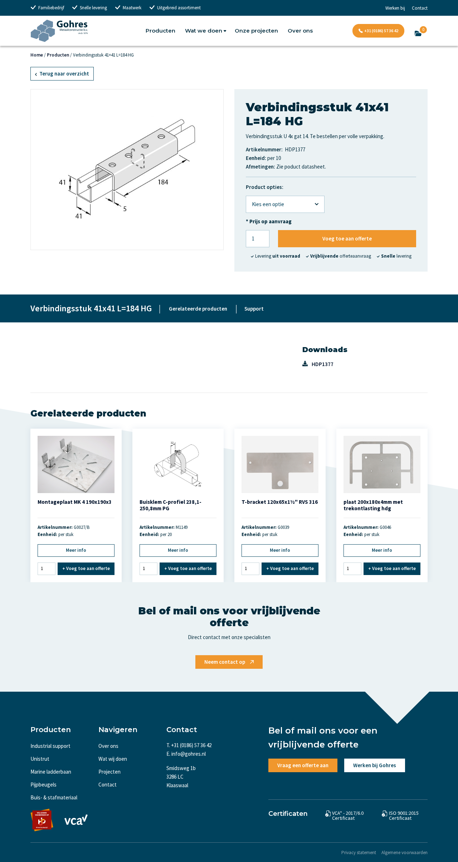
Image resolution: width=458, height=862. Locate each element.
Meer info (76, 550)
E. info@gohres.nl (186, 753)
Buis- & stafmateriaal (53, 797)
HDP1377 (322, 364)
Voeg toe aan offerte (347, 238)
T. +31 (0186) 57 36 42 (188, 745)
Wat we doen (203, 30)
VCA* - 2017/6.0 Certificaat (348, 815)
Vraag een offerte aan (302, 765)
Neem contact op (224, 661)
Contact (420, 8)
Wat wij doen (112, 758)
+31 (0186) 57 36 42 (381, 30)
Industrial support (50, 745)
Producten (160, 30)
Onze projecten (256, 30)
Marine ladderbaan (50, 771)
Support (254, 308)
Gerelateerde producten (198, 308)
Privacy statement (358, 852)
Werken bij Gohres (374, 765)
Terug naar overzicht (63, 73)
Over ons (300, 30)
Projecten (109, 771)
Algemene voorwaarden (404, 852)
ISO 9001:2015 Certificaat (404, 815)
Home (36, 55)
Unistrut (39, 758)
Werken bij (395, 8)
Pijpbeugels (43, 784)
